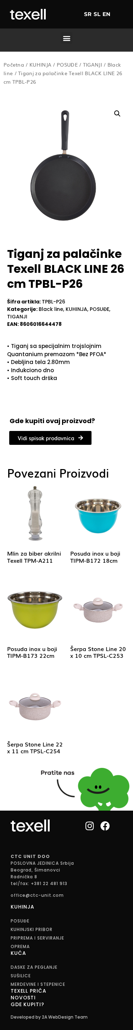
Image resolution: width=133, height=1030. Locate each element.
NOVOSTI (23, 997)
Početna (14, 64)
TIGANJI (92, 64)
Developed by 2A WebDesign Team (49, 1017)
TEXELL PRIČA (28, 990)
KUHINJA (40, 64)
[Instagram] (90, 825)
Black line (51, 309)
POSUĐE (67, 64)
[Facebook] (105, 825)
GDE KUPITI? (27, 1004)
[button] (66, 38)
